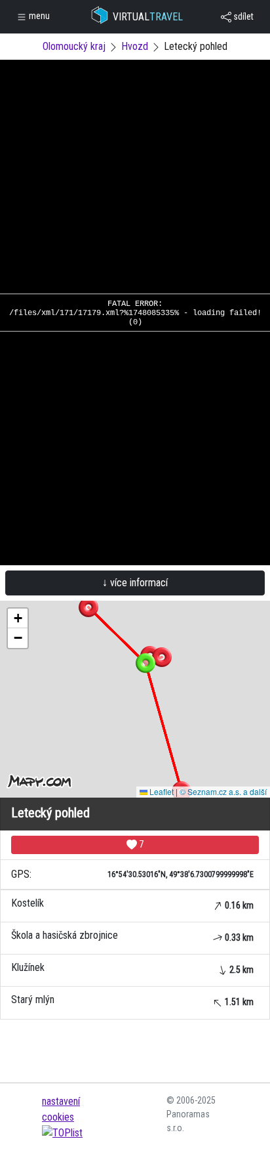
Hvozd (134, 46)
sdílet (242, 16)
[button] (162, 657)
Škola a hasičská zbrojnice (132, 936)
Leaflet (160, 791)
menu (38, 16)
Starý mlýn (132, 1000)
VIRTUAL (148, 17)
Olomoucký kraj (74, 46)
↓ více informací (135, 582)
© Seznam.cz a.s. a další (223, 791)
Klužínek (132, 968)
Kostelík (132, 904)
